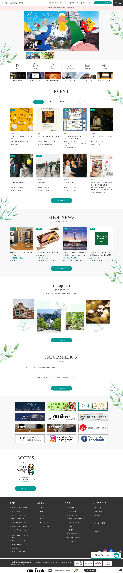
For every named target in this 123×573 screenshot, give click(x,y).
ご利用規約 (38, 562)
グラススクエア (16, 511)
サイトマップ (70, 541)
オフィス (97, 528)
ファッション (43, 519)
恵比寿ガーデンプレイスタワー (20, 507)
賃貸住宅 (97, 531)
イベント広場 (98, 511)
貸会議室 (97, 515)
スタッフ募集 (70, 507)
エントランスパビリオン (18, 519)
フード (41, 515)
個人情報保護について (48, 562)
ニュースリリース (72, 515)
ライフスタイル (44, 522)
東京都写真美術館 (16, 544)
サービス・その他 (44, 526)
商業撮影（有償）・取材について (76, 519)
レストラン (43, 507)
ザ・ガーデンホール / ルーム (19, 540)
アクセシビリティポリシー (66, 562)
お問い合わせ (70, 530)
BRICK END (15, 548)
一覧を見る (61, 388)
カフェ (41, 511)
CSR (57, 562)
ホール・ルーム (99, 507)
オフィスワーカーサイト (102, 3)
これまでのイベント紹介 (74, 537)
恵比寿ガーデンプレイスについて (57, 3)
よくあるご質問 (71, 511)
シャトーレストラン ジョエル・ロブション (20, 536)
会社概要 (69, 526)
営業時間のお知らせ (75, 3)
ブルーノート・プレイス (18, 515)
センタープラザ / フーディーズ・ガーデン (21, 531)
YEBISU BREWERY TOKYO (19, 522)
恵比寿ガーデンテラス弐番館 (19, 526)
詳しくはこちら (25, 489)
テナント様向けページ (73, 533)
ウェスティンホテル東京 (18, 552)
